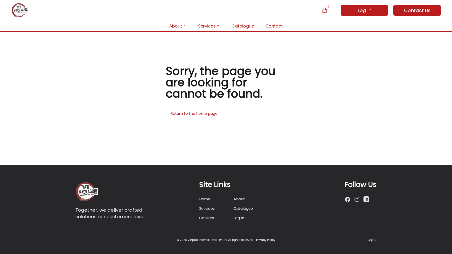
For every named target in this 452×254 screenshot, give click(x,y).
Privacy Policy (265, 240)
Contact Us (417, 10)
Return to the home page (194, 113)
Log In (364, 10)
